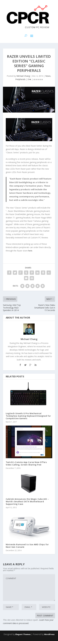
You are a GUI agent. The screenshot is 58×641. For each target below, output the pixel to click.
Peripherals (20, 79)
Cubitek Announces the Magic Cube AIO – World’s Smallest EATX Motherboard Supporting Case (27, 501)
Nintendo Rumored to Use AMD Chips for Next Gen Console (27, 545)
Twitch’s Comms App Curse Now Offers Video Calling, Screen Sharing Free (26, 463)
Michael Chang (23, 76)
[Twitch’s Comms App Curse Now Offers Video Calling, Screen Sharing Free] (29, 442)
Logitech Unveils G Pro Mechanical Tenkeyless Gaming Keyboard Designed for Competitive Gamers (28, 416)
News (48, 76)
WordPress (49, 634)
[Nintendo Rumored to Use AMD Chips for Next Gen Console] (29, 525)
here (30, 250)
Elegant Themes (23, 634)
